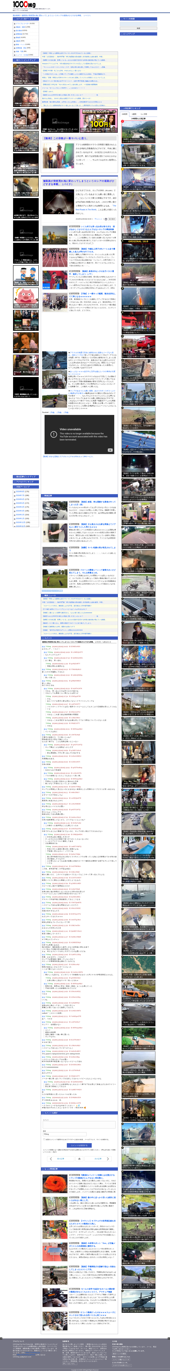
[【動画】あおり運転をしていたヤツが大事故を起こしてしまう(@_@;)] (138, 885)
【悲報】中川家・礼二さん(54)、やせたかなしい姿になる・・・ (63, 70)
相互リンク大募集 (119, 1354)
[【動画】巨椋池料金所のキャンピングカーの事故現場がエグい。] (138, 313)
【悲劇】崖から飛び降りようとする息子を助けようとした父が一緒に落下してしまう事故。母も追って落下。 (138, 1239)
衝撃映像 (19, 34)
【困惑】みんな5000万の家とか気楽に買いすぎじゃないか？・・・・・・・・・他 (70, 95)
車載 (60, 591)
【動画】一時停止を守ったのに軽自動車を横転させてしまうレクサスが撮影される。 (138, 714)
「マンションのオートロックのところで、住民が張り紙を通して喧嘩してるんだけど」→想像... (74, 67)
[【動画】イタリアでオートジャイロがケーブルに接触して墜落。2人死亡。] (138, 289)
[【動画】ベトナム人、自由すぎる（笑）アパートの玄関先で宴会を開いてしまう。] (138, 1100)
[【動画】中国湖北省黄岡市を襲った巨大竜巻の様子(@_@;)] (138, 766)
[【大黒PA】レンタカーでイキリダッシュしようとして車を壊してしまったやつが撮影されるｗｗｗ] (138, 981)
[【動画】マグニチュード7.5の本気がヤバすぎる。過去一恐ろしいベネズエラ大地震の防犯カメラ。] (138, 838)
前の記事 (60, 1159)
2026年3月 (20, 511)
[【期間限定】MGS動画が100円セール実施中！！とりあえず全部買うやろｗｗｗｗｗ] (98, 120)
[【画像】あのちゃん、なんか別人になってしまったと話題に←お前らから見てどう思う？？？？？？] (60, 120)
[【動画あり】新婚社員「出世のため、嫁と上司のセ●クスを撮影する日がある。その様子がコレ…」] (25, 119)
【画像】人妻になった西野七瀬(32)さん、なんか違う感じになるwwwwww (67, 613)
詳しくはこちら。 (69, 1363)
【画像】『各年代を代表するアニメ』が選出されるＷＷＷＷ (62, 630)
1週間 (134, 114)
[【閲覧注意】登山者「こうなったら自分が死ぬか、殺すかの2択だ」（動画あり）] (25, 74)
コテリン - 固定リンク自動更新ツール (15, 65)
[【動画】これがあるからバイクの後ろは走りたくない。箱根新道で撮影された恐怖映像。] (138, 1029)
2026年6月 (20, 499)
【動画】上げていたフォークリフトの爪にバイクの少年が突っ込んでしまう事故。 (138, 953)
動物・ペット (20, 44)
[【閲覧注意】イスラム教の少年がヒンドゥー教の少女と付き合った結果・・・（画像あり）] (25, 97)
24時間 (124, 114)
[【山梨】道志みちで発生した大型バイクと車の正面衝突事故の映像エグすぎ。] (138, 1172)
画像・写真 (19, 51)
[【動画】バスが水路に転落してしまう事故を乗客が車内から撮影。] (138, 861)
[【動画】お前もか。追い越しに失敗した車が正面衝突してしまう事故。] (138, 1052)
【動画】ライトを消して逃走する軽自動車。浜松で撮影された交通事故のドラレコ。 (138, 475)
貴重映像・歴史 (21, 48)
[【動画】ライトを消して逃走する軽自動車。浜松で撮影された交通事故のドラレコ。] (138, 456)
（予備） (52, 412)
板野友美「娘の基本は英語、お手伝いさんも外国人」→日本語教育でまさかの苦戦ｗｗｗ (72, 102)
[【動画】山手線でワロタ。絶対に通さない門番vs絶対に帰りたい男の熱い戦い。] (138, 503)
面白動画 (19, 30)
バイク (54, 591)
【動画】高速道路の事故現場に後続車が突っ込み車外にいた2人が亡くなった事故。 (138, 834)
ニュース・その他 (22, 55)
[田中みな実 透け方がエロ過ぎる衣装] (25, 365)
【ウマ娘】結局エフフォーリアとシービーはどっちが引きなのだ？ (64, 609)
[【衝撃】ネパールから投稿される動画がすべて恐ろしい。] (138, 122)
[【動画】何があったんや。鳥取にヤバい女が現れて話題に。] (138, 1124)
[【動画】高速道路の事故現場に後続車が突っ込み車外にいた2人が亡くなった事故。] (138, 814)
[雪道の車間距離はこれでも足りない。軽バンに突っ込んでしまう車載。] (25, 164)
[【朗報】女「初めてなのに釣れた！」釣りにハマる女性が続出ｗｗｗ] (25, 276)
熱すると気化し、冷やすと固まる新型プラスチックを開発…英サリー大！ (66, 98)
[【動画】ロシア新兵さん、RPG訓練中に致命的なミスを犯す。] (138, 408)
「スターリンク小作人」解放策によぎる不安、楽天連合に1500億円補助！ (67, 606)
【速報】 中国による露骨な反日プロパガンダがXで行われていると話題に (66, 53)
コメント (46, 1120)
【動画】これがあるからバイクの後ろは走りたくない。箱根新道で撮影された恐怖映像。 (138, 1048)
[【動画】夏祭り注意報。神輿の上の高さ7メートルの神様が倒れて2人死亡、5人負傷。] (138, 647)
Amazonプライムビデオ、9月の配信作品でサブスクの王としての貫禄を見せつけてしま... (72, 64)
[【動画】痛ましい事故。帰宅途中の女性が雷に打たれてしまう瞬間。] (138, 575)
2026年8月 (20, 492)
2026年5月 (20, 503)
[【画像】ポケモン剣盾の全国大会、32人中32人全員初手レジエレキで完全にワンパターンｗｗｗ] (25, 298)
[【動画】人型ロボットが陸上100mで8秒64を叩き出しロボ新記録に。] (138, 432)
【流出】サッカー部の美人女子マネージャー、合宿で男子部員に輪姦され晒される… (70, 81)
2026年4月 (20, 507)
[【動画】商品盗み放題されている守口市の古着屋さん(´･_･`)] (138, 742)
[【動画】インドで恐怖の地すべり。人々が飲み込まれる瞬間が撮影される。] (138, 671)
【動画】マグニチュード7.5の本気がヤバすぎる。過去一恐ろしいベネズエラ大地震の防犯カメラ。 (138, 857)
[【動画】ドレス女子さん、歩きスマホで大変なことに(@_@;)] (138, 360)
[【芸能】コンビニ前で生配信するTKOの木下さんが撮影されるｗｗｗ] (138, 551)
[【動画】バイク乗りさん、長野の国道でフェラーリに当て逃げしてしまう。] (138, 169)
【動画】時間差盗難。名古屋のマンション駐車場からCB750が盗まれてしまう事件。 (138, 929)
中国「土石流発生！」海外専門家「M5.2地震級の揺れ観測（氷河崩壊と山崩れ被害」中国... (72, 57)
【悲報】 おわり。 (48, 91)
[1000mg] (24, 2)
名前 (44, 1131)
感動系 (18, 41)
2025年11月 (20, 526)
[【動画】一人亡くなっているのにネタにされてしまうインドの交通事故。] (138, 480)
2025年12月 (20, 522)
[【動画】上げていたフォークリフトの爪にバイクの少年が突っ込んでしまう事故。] (138, 933)
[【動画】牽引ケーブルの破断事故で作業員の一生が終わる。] (138, 265)
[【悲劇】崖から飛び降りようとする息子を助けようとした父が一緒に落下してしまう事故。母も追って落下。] (138, 1219)
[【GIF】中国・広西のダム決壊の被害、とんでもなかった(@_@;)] (138, 957)
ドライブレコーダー (22, 23)
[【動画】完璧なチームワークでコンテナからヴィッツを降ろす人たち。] (138, 336)
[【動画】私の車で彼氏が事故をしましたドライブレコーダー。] (138, 1148)
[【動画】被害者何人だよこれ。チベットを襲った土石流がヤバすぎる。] (138, 145)
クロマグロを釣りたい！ (122, 1365)
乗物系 (18, 37)
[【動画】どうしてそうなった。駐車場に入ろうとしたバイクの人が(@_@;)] (138, 1267)
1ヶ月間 (144, 114)
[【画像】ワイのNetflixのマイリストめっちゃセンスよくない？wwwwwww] (25, 320)
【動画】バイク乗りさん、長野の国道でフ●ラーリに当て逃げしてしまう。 (67, 623)
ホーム (79, 1158)
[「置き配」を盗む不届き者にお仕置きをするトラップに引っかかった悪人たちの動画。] (25, 186)
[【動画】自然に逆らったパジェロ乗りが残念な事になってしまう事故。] (138, 1243)
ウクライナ (46, 591)
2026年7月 (20, 495)
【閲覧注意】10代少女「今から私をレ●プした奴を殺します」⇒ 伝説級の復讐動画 (69, 84)
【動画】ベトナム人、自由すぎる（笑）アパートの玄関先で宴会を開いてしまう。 (138, 1120)
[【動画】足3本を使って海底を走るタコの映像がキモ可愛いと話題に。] (25, 141)
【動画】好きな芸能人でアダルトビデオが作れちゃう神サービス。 (68, 456)
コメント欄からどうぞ (121, 1359)
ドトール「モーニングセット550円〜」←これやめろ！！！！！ (63, 88)
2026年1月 (20, 518)
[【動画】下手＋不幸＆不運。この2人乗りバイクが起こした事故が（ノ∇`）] (138, 527)
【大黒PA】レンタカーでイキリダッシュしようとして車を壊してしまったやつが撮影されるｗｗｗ (138, 1001)
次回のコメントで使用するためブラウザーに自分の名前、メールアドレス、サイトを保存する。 (78, 1139)
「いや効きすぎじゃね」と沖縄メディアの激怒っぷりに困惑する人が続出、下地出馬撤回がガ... (74, 74)
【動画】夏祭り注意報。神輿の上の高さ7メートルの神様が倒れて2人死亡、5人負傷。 (138, 666)
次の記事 (98, 1159)
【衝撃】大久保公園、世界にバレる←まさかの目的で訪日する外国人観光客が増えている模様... (74, 60)
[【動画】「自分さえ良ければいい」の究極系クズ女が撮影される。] (138, 217)
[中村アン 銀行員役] (25, 343)
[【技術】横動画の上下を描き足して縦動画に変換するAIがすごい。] (138, 241)
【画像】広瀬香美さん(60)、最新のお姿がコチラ (58, 627)
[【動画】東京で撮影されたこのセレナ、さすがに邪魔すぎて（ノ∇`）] (138, 384)
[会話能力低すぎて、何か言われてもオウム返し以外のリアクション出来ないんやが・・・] (25, 208)
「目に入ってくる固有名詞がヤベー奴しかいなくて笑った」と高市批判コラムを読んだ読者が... (74, 105)
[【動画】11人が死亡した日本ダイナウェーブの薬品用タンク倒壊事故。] (138, 1005)
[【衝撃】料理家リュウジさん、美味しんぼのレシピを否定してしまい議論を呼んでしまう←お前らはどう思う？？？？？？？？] (25, 231)
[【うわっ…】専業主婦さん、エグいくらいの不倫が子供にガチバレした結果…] (25, 253)
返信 (43, 647)
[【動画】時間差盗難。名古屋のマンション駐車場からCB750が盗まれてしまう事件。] (138, 909)
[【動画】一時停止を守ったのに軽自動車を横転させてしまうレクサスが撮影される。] (138, 694)
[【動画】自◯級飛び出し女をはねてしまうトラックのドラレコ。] (138, 193)
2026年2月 (20, 515)
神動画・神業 (20, 27)
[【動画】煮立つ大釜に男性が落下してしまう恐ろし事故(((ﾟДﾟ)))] (138, 718)
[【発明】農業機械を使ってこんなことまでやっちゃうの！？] (25, 387)
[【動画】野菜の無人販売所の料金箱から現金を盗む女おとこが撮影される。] (138, 623)
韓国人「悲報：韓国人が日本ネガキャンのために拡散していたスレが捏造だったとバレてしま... (74, 77)
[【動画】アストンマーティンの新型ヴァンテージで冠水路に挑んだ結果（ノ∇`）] (138, 1196)
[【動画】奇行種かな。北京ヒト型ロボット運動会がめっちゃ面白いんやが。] (138, 790)
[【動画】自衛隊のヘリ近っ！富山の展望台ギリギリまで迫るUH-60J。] (138, 1291)
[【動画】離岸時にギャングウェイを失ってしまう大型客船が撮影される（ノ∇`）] (138, 599)
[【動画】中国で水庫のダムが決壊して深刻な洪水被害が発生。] (138, 1076)
